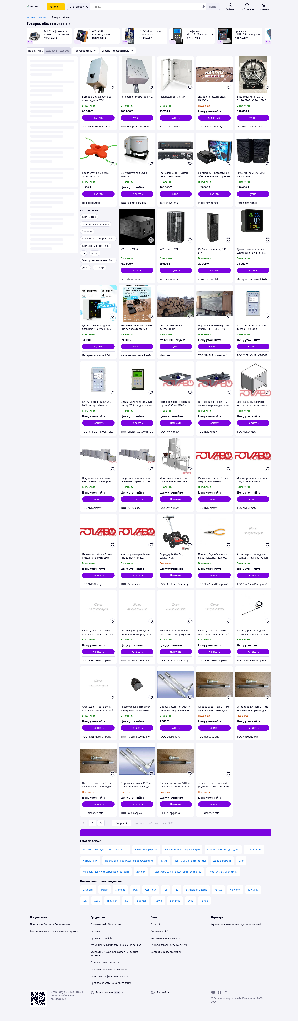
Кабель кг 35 (254, 849)
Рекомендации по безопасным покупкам (54, 931)
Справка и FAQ (159, 931)
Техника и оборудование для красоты (105, 849)
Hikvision (112, 900)
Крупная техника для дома (223, 849)
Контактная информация (166, 938)
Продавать (96, 938)
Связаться (214, 117)
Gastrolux (150, 889)
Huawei (158, 900)
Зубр (190, 900)
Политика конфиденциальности (109, 976)
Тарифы (95, 931)
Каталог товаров (36, 17)
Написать (137, 194)
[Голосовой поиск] (203, 6)
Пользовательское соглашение (108, 969)
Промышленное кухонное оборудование (129, 860)
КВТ (127, 900)
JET (165, 889)
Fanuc (204, 900)
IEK (85, 900)
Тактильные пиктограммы (190, 860)
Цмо (241, 860)
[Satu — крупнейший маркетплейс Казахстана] (34, 7)
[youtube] (213, 992)
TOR (135, 889)
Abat (97, 900)
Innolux (140, 871)
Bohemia (175, 900)
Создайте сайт (98, 924)
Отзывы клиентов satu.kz (105, 962)
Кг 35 (164, 860)
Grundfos (88, 889)
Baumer (141, 900)
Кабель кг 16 (90, 860)
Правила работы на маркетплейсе (110, 983)
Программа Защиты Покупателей (50, 924)
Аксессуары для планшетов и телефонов (177, 871)
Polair (104, 889)
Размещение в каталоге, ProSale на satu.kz (115, 945)
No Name (235, 889)
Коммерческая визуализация (182, 849)
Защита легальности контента (169, 945)
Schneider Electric (196, 889)
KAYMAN (253, 889)
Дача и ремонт (222, 860)
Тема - (104, 992)
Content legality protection (166, 951)
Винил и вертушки (146, 849)
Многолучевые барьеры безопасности (106, 871)
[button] (98, 118)
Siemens (120, 889)
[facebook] (219, 992)
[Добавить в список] (112, 87)
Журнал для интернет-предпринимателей (236, 924)
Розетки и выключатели (223, 871)
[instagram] (225, 992)
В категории (77, 6)
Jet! (176, 889)
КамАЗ (218, 889)
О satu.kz (156, 924)
